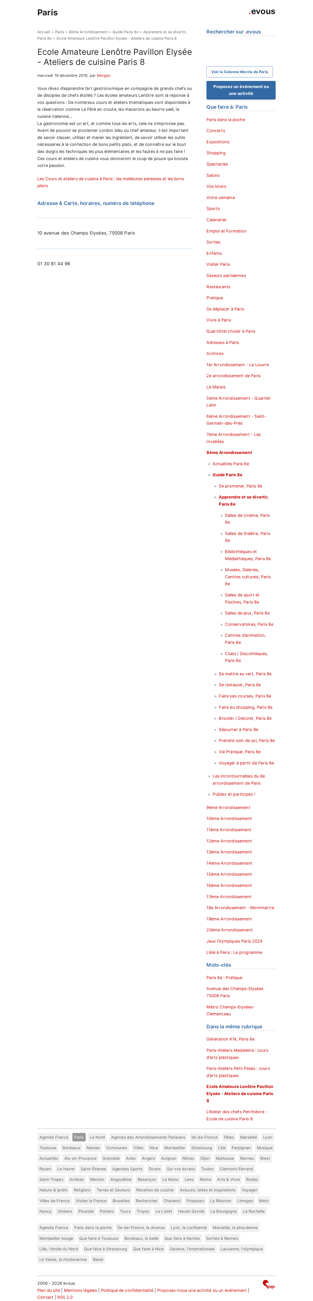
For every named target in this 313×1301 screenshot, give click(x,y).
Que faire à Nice (148, 1248)
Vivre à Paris (218, 320)
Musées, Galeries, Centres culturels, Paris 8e (247, 576)
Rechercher (147, 1200)
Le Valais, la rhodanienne (63, 1259)
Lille (222, 1147)
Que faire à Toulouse (98, 1238)
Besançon (147, 1179)
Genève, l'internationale (192, 1248)
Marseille (248, 1137)
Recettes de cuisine (155, 1190)
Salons (213, 175)
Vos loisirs (216, 186)
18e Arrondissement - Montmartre (240, 907)
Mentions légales (80, 1290)
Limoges (245, 1200)
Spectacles (217, 164)
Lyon (267, 1137)
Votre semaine (220, 197)
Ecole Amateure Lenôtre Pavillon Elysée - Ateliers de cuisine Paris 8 (239, 1093)
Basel (98, 1259)
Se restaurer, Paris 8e (240, 684)
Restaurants (218, 286)
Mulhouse (225, 1158)
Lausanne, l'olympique (242, 1248)
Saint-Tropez (51, 1179)
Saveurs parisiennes (226, 275)
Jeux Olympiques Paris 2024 (234, 941)
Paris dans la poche (225, 119)
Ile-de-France (205, 1137)
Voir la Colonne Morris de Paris (239, 71)
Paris (47, 12)
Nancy (45, 1211)
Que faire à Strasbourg (105, 1248)
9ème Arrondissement (228, 807)
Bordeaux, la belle (141, 1238)
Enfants (214, 253)
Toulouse (47, 1147)
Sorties (213, 242)
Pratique (214, 297)
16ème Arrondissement (229, 885)
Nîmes (188, 1158)
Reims (205, 1179)
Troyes (143, 1211)
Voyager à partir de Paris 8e (246, 763)
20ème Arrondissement (229, 929)
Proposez (195, 1200)
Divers (155, 1168)
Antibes (76, 1179)
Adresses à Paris (222, 342)
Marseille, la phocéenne (235, 1227)
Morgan (103, 75)
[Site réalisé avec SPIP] (269, 1285)
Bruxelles (121, 1200)
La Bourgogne (224, 1211)
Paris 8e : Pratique (224, 977)
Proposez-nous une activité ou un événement (202, 1290)
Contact (45, 1297)
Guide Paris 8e (125, 32)
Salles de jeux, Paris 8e (247, 613)
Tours (125, 1211)
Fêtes (229, 1137)
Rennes (247, 1158)
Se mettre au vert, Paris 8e (245, 673)
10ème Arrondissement (229, 818)
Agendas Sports (127, 1168)
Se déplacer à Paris (225, 309)
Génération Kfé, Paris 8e (230, 1039)
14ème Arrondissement (229, 863)
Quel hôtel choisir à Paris (230, 331)
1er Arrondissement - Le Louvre (237, 364)
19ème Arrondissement (229, 918)
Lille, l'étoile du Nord (58, 1248)
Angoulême (121, 1179)
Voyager (249, 1190)
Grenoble (111, 1158)
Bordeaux (71, 1147)
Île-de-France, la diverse (141, 1227)
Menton (97, 1179)
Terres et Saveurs (113, 1190)
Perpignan (241, 1147)
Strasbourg (201, 1147)
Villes (138, 1147)
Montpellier (174, 1147)
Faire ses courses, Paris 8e (245, 696)
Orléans (65, 1211)
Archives (214, 353)
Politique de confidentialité (127, 1290)
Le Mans (170, 1179)
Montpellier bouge (56, 1238)
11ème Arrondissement (228, 829)
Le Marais (215, 387)
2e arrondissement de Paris (233, 375)
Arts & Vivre (228, 1179)
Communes (116, 1147)
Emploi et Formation (226, 231)
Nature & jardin (53, 1190)
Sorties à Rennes (222, 1238)
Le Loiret (164, 1211)
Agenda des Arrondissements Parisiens (148, 1137)
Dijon (205, 1158)
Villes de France (54, 1200)
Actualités (48, 1158)
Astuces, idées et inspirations (208, 1190)
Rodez (252, 1179)
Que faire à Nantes (182, 1238)
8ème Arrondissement (88, 32)
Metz (264, 1200)
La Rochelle (254, 1211)
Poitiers (107, 1211)
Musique (265, 1147)
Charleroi (172, 1200)
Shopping (215, 152)
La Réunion (220, 1200)
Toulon (207, 1168)
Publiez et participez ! (234, 794)
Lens (189, 1179)
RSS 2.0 (65, 1297)
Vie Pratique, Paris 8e (240, 751)
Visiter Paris (218, 264)
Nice (154, 1147)
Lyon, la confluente (189, 1227)
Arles (131, 1158)
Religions (82, 1190)
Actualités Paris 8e (231, 463)
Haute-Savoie (191, 1211)
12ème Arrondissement (229, 841)
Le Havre (65, 1168)
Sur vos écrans (181, 1168)
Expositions (217, 141)
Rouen (45, 1168)
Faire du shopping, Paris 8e (245, 707)
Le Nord (97, 1137)
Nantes (93, 1147)
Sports (213, 208)
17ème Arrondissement (229, 896)
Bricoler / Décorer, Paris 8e (245, 718)
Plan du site (48, 1290)
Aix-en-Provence (80, 1158)
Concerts (215, 130)
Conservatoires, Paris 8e (249, 624)
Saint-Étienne (93, 1168)
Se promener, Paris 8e (240, 486)
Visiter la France (91, 1200)
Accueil (43, 32)
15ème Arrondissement (229, 874)
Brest (265, 1158)
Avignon (168, 1158)
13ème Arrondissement (229, 852)
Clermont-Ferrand (236, 1168)
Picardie (86, 1211)
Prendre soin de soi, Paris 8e (247, 740)
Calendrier (216, 219)
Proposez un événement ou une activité (241, 90)
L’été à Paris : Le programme (234, 952)
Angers (148, 1158)
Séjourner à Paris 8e (238, 729)
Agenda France (53, 1137)
